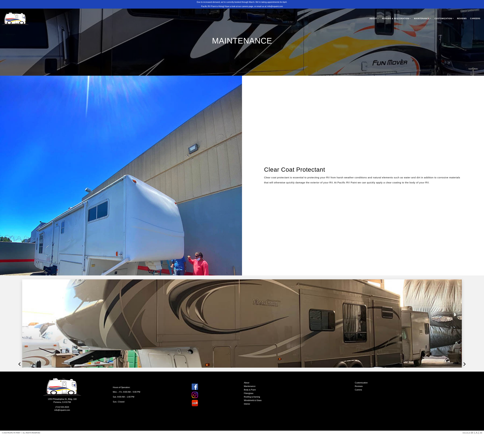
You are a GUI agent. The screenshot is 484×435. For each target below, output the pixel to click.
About (373, 18)
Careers (475, 18)
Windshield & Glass (253, 400)
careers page (247, 6)
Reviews (462, 18)
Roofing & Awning (252, 397)
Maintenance (422, 18)
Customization (443, 18)
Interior (247, 404)
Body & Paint (250, 390)
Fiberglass (248, 393)
